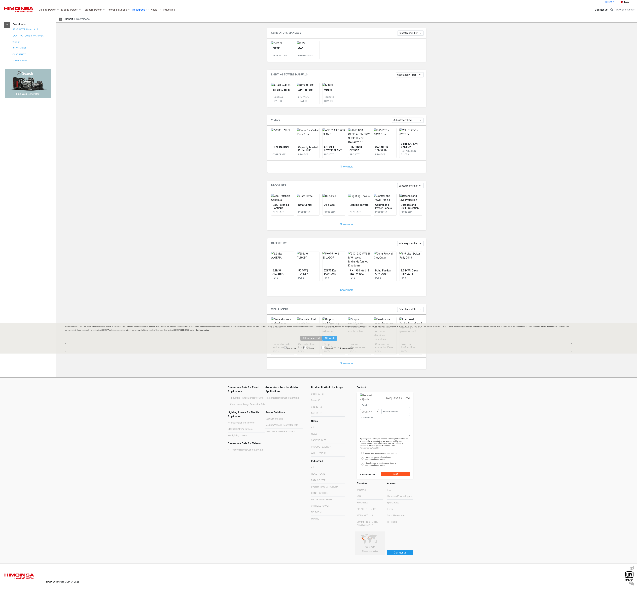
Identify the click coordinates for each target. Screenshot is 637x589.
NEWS (314, 433)
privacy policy (389, 453)
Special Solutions (274, 418)
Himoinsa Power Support (400, 496)
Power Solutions (275, 412)
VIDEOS (16, 42)
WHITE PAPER (19, 60)
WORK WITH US (365, 515)
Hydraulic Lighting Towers (241, 422)
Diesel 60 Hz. (317, 400)
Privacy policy (52, 581)
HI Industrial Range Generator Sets (245, 397)
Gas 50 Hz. (316, 406)
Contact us (601, 9)
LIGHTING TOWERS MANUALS (28, 35)
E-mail (390, 509)
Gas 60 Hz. (316, 413)
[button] (611, 10)
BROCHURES (19, 48)
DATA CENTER (318, 480)
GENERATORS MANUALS (25, 29)
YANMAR (361, 490)
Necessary (291, 348)
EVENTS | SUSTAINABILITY (324, 486)
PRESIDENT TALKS (366, 509)
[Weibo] (632, 569)
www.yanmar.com (625, 9)
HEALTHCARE (318, 473)
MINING (315, 518)
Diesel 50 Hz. (317, 394)
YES (359, 496)
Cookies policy (202, 330)
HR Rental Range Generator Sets (282, 397)
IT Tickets (392, 522)
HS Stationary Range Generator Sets (246, 404)
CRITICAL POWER (320, 505)
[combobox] (369, 411)
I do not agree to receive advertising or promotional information (380, 464)
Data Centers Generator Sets (280, 431)
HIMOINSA (362, 502)
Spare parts (393, 502)
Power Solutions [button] (117, 9)
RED (389, 490)
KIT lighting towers (237, 435)
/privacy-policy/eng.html (370, 448)
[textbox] (369, 411)
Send (395, 474)
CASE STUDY (19, 54)
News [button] (154, 9)
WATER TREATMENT (321, 499)
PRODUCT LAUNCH (321, 446)
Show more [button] (346, 166)
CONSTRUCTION (319, 493)
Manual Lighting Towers (240, 429)
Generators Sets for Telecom (245, 443)
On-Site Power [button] (47, 9)
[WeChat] (631, 584)
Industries (169, 9)
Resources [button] (138, 9)
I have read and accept (374, 453)
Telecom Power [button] (92, 9)
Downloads (19, 24)
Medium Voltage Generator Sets (281, 425)
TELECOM (316, 512)
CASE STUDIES (318, 440)
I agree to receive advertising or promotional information (378, 458)
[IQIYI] (629, 576)
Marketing (328, 348)
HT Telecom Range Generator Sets (245, 449)
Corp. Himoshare (395, 515)
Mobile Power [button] (69, 9)
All (312, 427)
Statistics (310, 348)
